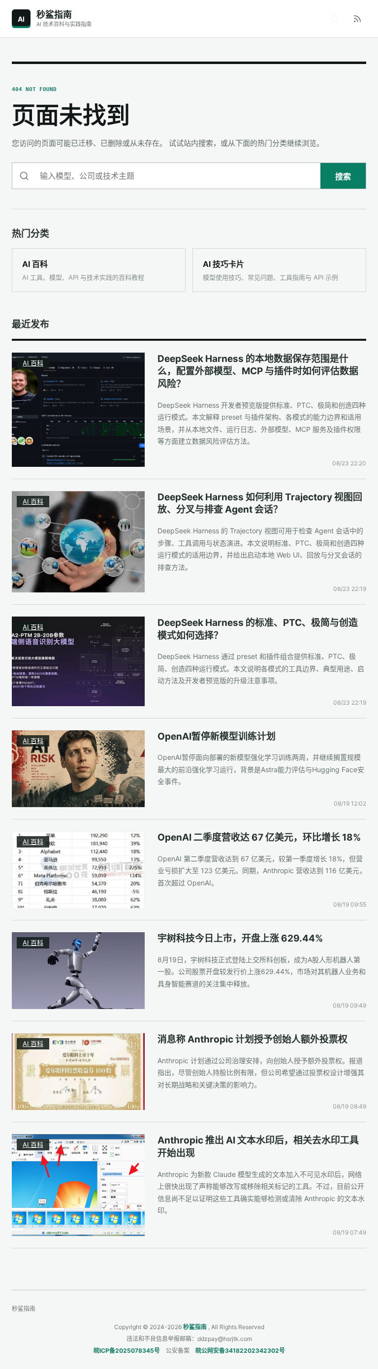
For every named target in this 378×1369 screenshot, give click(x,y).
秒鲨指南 (195, 1327)
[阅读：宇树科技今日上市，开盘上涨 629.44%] (78, 970)
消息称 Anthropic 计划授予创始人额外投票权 (252, 1039)
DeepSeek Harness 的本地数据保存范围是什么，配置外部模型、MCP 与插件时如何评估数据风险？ (258, 371)
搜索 (343, 176)
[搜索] (335, 19)
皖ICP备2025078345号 (127, 1350)
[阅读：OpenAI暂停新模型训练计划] (78, 768)
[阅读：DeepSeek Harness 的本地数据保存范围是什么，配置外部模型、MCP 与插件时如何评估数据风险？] (78, 410)
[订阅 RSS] (357, 19)
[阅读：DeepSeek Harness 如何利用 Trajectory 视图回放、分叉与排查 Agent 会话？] (78, 541)
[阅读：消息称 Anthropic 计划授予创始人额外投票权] (78, 1071)
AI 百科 (33, 363)
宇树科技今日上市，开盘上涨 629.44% (240, 938)
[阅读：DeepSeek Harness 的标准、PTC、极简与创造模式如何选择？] (78, 661)
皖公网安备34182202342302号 (240, 1350)
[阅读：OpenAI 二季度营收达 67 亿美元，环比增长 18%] (78, 869)
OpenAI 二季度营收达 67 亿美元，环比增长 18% (259, 837)
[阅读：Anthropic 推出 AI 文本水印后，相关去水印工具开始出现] (78, 1185)
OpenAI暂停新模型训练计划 (217, 736)
